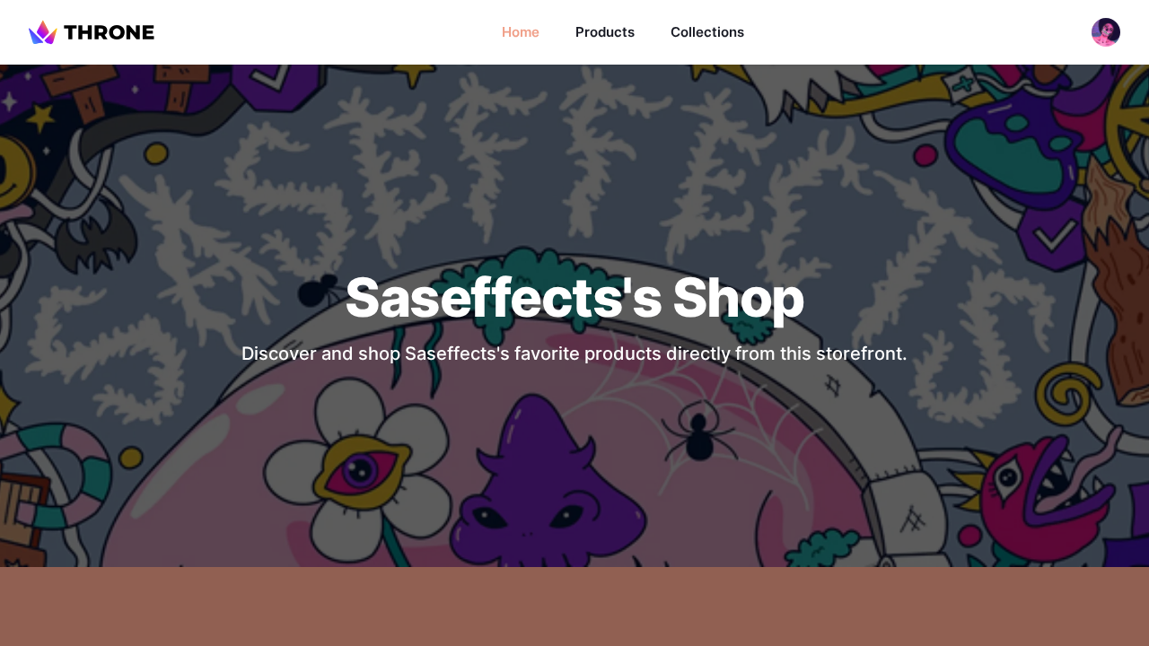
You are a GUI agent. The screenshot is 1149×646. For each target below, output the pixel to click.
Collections (707, 31)
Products (605, 31)
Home (520, 31)
